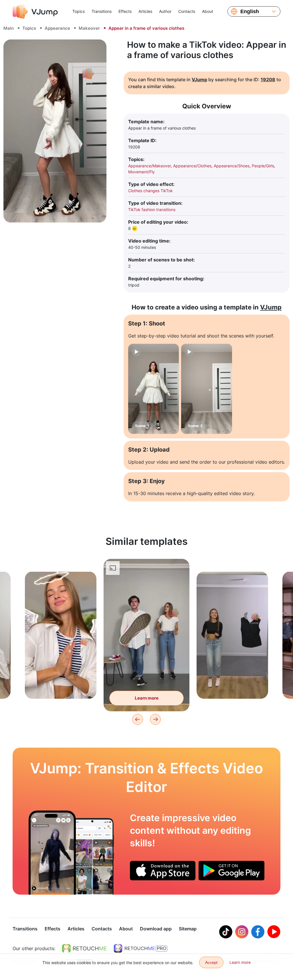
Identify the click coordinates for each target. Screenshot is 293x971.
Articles (145, 11)
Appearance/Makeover (149, 165)
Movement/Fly (141, 171)
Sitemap (188, 929)
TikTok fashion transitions (151, 209)
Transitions (102, 11)
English (249, 11)
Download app (156, 929)
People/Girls (263, 165)
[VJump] (35, 11)
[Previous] (137, 719)
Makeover (89, 28)
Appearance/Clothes (192, 165)
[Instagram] (241, 931)
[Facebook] (257, 931)
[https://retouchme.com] (84, 948)
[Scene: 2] (206, 389)
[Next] (155, 719)
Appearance (57, 28)
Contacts (186, 11)
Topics (78, 11)
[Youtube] (273, 931)
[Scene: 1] (153, 389)
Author (165, 11)
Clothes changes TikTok (150, 190)
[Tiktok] (225, 931)
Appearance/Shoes (232, 165)
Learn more (61, 685)
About (207, 11)
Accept (211, 962)
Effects (125, 11)
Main (8, 28)
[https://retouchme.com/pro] (140, 948)
